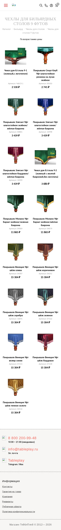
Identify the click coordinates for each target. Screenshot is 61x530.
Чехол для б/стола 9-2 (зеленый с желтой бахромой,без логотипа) (45, 173)
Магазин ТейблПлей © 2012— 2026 (30, 524)
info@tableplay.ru (23, 449)
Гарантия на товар (11, 491)
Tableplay (16, 460)
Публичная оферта (11, 506)
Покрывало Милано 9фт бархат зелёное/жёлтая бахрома (45, 222)
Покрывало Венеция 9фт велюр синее (15, 359)
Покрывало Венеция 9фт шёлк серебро (15, 314)
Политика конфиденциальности (18, 511)
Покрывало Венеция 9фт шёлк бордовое (45, 359)
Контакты (7, 486)
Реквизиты (7, 501)
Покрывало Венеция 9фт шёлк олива (15, 269)
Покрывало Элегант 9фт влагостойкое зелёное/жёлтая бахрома (15, 125)
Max (21, 464)
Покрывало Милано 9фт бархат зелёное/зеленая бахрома (15, 222)
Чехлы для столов (35, 29)
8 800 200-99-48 (22, 438)
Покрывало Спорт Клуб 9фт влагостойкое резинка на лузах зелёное (45, 75)
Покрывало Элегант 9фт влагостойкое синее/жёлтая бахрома (45, 125)
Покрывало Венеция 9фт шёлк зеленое (45, 314)
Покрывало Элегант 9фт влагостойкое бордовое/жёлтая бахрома (16, 173)
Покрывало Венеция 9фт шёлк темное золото (15, 404)
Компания (7, 496)
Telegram (12, 464)
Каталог (7, 29)
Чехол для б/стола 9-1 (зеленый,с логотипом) (16, 72)
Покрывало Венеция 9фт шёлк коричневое (45, 269)
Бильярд (18, 29)
